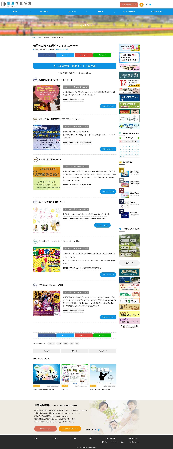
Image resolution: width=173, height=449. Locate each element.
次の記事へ (102, 351)
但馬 (122, 254)
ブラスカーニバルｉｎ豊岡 (51, 285)
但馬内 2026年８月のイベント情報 (134, 193)
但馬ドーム (133, 251)
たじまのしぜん (158, 11)
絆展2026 (132, 202)
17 (123, 151)
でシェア (47, 55)
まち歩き (133, 240)
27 (132, 154)
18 (126, 151)
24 (123, 154)
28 (135, 154)
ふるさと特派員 (130, 11)
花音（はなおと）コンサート (52, 202)
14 (135, 149)
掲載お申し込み (45, 429)
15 (138, 149)
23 (120, 154)
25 (126, 154)
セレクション (124, 240)
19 (129, 151)
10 (123, 149)
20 (132, 151)
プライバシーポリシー (119, 442)
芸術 (122, 244)
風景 (128, 237)
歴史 (127, 244)
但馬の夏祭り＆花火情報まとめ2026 (134, 182)
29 (138, 154)
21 (135, 151)
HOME (34, 37)
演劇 (72, 343)
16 (120, 151)
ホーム (17, 11)
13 (132, 149)
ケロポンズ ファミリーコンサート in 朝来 (59, 241)
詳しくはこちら (108, 106)
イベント (73, 11)
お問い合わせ (134, 442)
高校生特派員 (124, 247)
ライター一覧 (128, 263)
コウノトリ (124, 251)
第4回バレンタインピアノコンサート (56, 80)
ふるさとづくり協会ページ (69, 428)
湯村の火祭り (133, 213)
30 (120, 156)
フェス (59, 343)
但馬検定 (128, 254)
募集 (101, 11)
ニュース (45, 11)
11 (126, 149)
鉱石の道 (133, 247)
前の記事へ (47, 351)
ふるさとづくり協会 (62, 49)
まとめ (65, 343)
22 (138, 151)
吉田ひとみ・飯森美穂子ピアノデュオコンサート (61, 119)
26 (129, 154)
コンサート (51, 343)
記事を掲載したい (130, 5)
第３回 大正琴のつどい (50, 159)
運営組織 (104, 442)
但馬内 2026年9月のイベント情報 (134, 172)
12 (129, 149)
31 (123, 156)
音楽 (77, 343)
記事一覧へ (74, 351)
